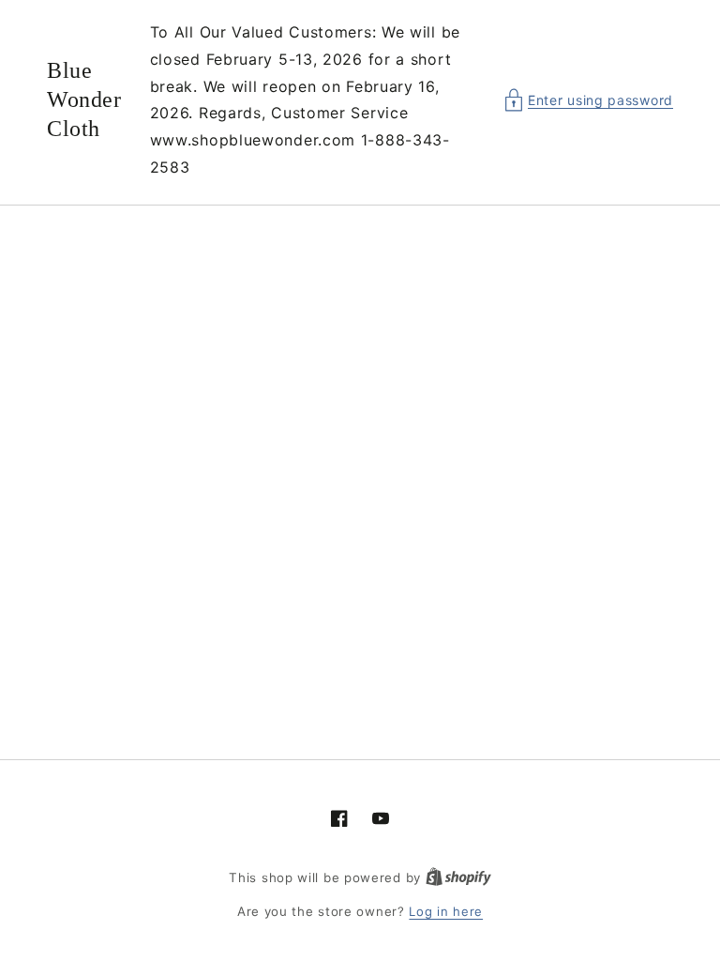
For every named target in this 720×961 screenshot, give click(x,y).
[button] (588, 100)
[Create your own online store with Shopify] (458, 877)
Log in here (446, 911)
